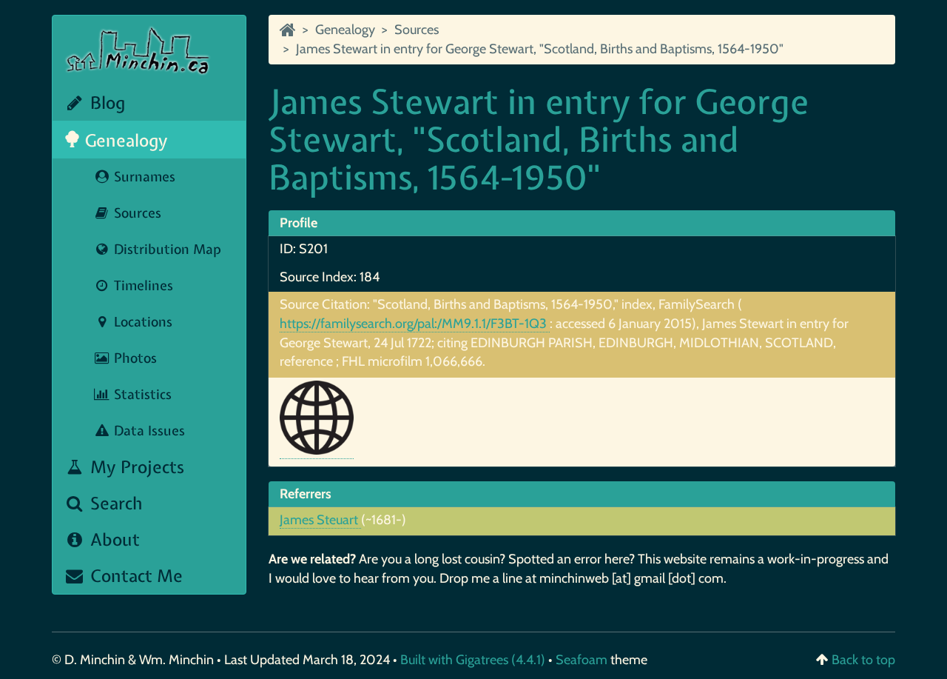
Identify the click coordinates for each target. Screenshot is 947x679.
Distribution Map (165, 249)
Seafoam (583, 660)
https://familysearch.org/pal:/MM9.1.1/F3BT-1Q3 (415, 323)
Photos (133, 358)
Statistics (141, 394)
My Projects (135, 466)
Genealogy (124, 140)
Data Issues (147, 430)
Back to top (863, 660)
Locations (141, 321)
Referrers (305, 494)
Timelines (141, 285)
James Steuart (320, 520)
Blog (105, 102)
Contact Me (134, 575)
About (113, 539)
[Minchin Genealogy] (288, 29)
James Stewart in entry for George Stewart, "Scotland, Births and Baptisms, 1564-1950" (539, 49)
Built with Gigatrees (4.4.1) (472, 660)
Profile (298, 223)
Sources (135, 213)
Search (114, 503)
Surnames (142, 176)
